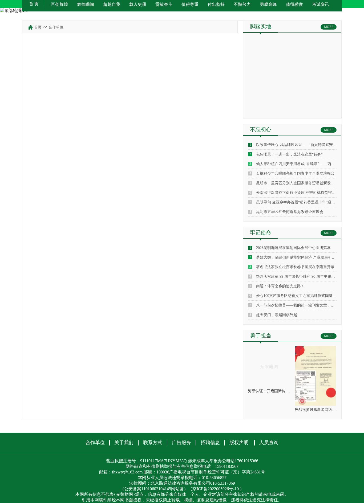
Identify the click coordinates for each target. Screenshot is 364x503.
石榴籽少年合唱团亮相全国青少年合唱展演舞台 (295, 173)
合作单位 (55, 27)
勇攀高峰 (268, 4)
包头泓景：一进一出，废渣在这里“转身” (289, 154)
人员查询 (268, 442)
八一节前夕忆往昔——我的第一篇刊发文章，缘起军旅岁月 (304, 305)
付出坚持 (216, 4)
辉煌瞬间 (85, 4)
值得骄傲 (294, 4)
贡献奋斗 (163, 4)
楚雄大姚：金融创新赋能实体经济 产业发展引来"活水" (301, 257)
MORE (328, 27)
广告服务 (181, 442)
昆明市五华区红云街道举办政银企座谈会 (289, 212)
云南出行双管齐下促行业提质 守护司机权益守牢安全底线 (303, 193)
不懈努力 (242, 4)
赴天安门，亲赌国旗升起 (276, 315)
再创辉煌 (59, 4)
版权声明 (239, 442)
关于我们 (124, 442)
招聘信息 (210, 442)
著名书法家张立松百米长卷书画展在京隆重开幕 (295, 267)
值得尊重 (190, 4)
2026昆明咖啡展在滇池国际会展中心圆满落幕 (293, 248)
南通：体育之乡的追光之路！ (280, 286)
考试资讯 (320, 4)
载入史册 (137, 4)
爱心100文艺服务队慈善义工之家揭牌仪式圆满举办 (298, 296)
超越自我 (111, 4)
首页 (38, 27)
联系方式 (152, 442)
